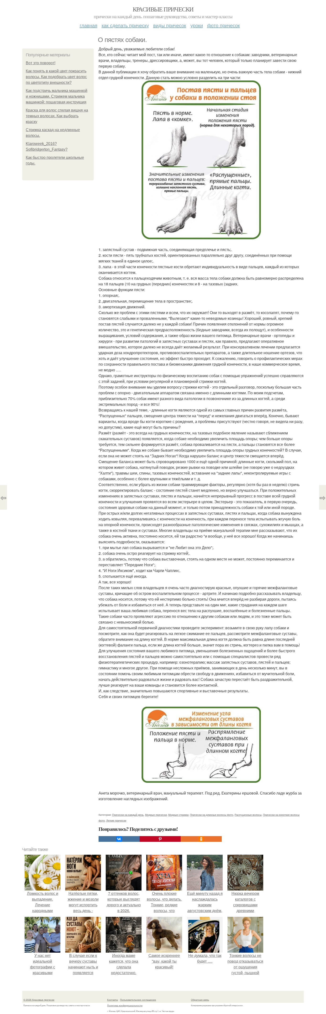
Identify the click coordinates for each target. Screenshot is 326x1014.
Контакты (112, 999)
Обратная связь (200, 999)
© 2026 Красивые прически (38, 999)
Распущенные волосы (248, 815)
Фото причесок (223, 25)
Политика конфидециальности (124, 1005)
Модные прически (156, 815)
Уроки (196, 25)
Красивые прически (163, 9)
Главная (88, 25)
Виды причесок (169, 25)
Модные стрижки (178, 815)
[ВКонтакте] (119, 839)
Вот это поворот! (40, 63)
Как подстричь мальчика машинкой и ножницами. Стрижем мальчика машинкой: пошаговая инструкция (56, 96)
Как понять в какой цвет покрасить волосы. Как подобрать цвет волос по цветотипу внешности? (56, 77)
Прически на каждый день (128, 815)
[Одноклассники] (201, 839)
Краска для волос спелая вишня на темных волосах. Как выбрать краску (57, 116)
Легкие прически (116, 820)
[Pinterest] (160, 839)
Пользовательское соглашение (138, 999)
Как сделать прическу (125, 25)
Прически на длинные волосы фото (211, 815)
